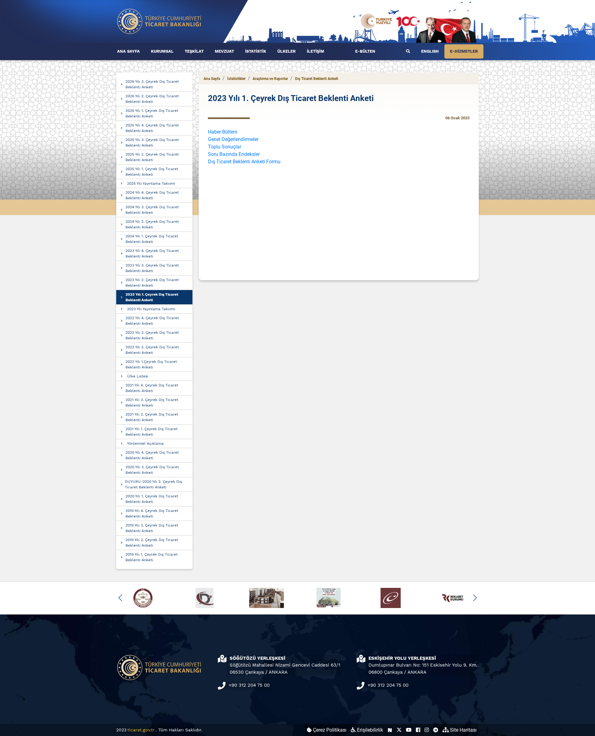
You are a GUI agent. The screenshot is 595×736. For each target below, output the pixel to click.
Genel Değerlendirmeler (233, 139)
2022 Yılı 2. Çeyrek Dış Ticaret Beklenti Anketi (152, 350)
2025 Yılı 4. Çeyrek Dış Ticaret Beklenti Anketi (152, 128)
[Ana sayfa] (159, 21)
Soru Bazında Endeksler (234, 154)
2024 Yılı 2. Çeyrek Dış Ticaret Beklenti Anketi (152, 224)
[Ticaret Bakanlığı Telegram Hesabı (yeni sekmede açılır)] (435, 730)
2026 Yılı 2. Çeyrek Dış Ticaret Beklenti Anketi (152, 99)
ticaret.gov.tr (141, 729)
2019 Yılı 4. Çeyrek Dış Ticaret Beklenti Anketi (152, 513)
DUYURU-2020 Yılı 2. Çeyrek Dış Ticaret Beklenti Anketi (153, 484)
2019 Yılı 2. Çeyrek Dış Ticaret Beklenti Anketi (152, 543)
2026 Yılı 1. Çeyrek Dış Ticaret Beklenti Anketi (152, 113)
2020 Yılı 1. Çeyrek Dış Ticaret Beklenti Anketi (152, 499)
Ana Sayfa (212, 79)
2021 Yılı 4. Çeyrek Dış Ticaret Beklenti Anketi (152, 388)
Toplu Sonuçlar (224, 147)
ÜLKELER (286, 51)
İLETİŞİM (315, 51)
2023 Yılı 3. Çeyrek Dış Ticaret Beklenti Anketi (152, 268)
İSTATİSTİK (255, 51)
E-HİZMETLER (464, 51)
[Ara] (408, 51)
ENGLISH (430, 51)
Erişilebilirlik (369, 730)
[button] (120, 598)
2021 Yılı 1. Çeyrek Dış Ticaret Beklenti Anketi (152, 432)
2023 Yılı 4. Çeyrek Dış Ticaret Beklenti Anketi (152, 253)
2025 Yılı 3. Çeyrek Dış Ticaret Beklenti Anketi (152, 143)
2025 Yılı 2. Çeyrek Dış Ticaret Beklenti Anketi (152, 157)
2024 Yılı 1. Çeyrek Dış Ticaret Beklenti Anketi (152, 239)
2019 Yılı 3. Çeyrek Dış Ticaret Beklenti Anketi (152, 528)
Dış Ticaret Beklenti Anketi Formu (244, 162)
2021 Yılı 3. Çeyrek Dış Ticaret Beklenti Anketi (152, 403)
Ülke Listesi (137, 376)
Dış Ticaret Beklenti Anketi (316, 79)
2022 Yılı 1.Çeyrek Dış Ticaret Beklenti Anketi (151, 364)
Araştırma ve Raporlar (270, 79)
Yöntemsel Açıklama (145, 443)
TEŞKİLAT (194, 51)
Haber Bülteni (222, 132)
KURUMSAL (162, 51)
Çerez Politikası (329, 730)
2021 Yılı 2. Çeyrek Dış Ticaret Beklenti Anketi (152, 417)
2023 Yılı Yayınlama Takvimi (151, 309)
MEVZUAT (224, 51)
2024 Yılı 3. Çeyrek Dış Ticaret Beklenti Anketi (152, 210)
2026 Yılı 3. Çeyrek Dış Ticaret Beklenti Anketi (152, 84)
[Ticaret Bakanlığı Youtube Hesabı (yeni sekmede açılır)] (409, 730)
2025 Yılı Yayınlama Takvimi (151, 183)
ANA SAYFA (128, 51)
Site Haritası (463, 730)
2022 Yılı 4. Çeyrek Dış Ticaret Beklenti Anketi (152, 321)
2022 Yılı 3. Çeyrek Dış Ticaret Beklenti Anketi (152, 335)
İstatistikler (236, 79)
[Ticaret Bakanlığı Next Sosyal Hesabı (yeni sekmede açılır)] (389, 730)
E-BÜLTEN (365, 51)
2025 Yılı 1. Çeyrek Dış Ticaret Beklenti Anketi (152, 172)
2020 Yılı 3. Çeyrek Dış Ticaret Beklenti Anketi (152, 470)
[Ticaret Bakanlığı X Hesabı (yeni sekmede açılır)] (399, 730)
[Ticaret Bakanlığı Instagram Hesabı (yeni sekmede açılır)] (426, 730)
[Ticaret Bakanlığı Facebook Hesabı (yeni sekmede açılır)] (418, 730)
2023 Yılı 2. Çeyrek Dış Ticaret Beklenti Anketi (152, 283)
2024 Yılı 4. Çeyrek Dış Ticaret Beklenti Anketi (152, 195)
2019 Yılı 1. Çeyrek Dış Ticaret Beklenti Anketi (152, 557)
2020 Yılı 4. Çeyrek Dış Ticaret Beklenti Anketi (152, 455)
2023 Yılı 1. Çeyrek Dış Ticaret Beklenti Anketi (152, 297)
